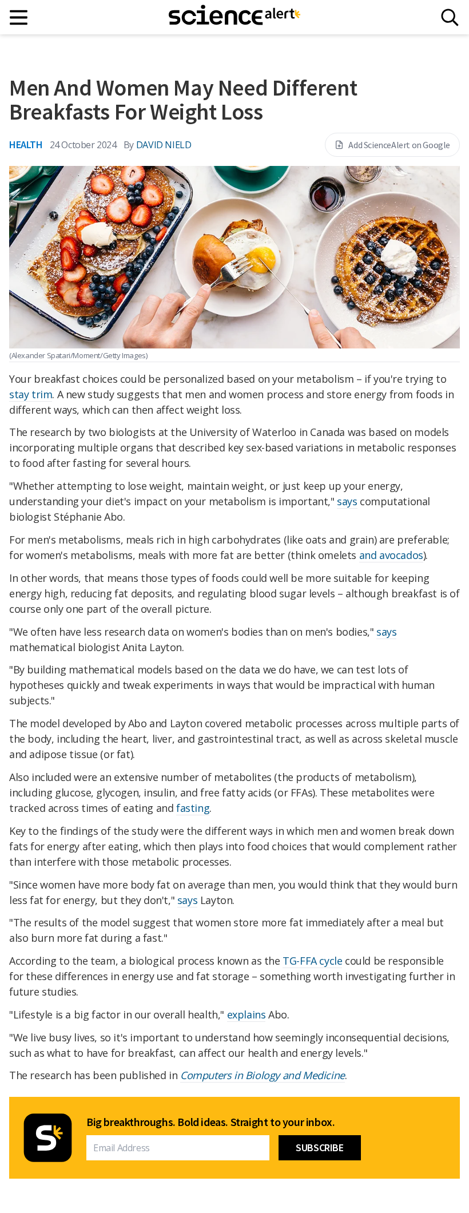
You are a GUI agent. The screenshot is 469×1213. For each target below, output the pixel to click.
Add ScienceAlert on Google (399, 144)
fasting (192, 808)
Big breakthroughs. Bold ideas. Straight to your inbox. (210, 1122)
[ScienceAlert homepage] (234, 17)
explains (246, 1014)
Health (26, 144)
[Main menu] (19, 17)
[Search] (450, 17)
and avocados (391, 555)
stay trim (30, 394)
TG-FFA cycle (312, 961)
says (347, 501)
